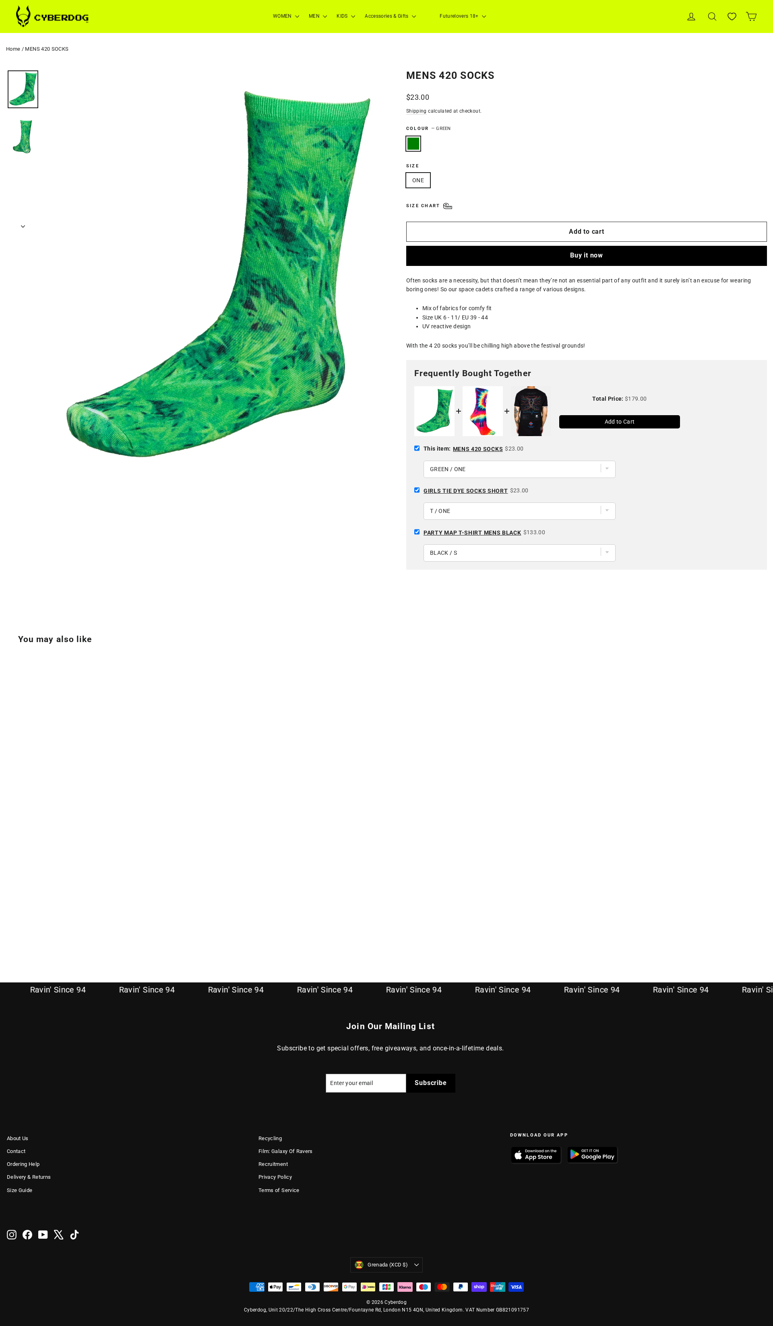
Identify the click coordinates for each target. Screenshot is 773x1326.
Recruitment (273, 1164)
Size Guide (20, 1190)
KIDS (343, 16)
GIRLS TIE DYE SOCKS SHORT (466, 491)
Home (13, 49)
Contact (16, 1151)
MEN (315, 16)
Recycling (270, 1138)
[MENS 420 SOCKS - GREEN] (11, 927)
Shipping (416, 111)
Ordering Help (23, 1164)
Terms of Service (279, 1190)
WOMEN (283, 16)
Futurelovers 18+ (460, 16)
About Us (18, 1138)
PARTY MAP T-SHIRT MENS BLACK (472, 532)
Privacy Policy (275, 1177)
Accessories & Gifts (387, 16)
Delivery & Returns (29, 1177)
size (412, 166)
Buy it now (586, 255)
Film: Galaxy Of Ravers (285, 1151)
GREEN (413, 143)
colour (428, 128)
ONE (418, 180)
